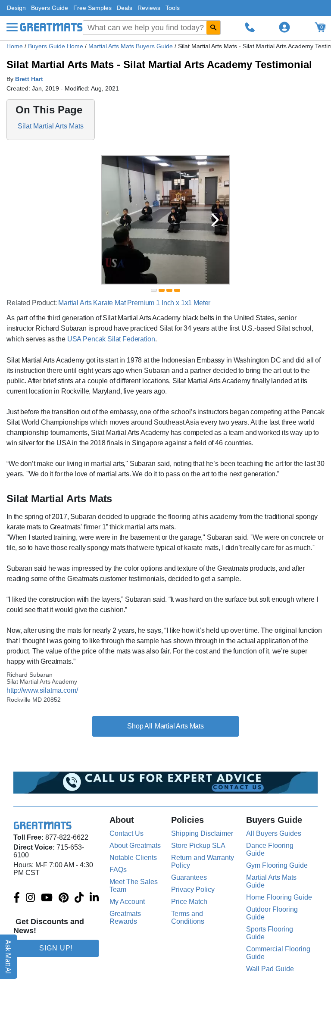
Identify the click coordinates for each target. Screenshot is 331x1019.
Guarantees (189, 877)
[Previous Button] (115, 219)
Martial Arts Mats (179, 726)
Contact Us (126, 833)
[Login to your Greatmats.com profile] (284, 27)
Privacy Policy (193, 889)
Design (16, 7)
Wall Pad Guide (270, 968)
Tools (173, 7)
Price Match (189, 901)
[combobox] (152, 27)
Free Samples (92, 7)
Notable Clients (133, 857)
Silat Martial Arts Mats (51, 126)
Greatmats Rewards (125, 917)
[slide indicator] (154, 290)
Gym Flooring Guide (277, 865)
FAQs (118, 869)
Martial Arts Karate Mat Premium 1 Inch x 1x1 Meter (134, 302)
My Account (127, 901)
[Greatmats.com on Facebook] (16, 898)
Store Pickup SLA (198, 845)
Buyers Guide (49, 7)
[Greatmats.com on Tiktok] (79, 898)
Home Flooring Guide (279, 897)
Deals (124, 7)
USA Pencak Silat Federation (111, 339)
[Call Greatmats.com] (250, 27)
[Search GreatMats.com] (213, 27)
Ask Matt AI (8, 957)
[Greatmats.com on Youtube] (47, 898)
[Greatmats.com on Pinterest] (64, 898)
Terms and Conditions (187, 917)
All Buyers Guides (273, 833)
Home (14, 46)
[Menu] (12, 27)
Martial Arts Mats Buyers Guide (131, 46)
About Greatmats (135, 845)
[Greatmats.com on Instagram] (30, 898)
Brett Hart (29, 78)
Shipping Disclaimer (202, 833)
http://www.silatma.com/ (42, 690)
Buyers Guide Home (56, 46)
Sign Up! (56, 948)
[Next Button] (215, 219)
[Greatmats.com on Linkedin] (94, 898)
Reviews (148, 7)
